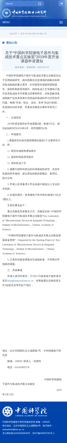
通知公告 (43, 34)
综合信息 (32, 34)
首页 (22, 34)
